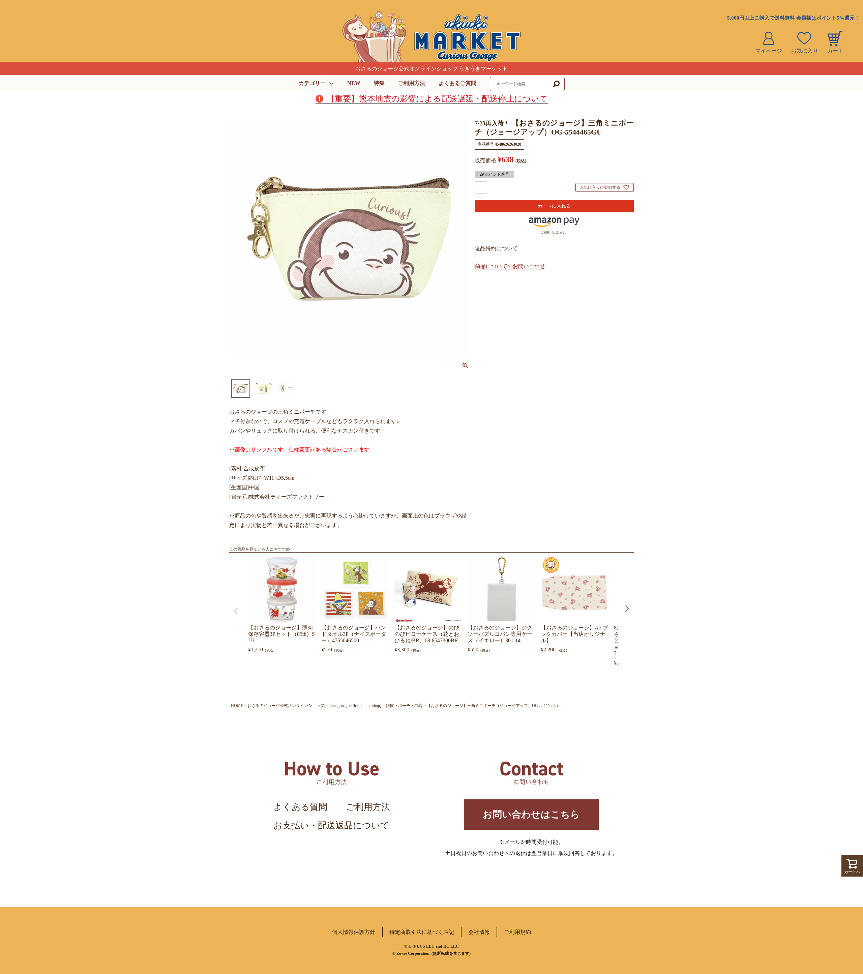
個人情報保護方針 (353, 932)
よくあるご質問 (457, 83)
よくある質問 (300, 807)
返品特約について (496, 248)
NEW (353, 83)
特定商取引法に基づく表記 (421, 932)
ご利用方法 (411, 83)
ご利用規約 (517, 932)
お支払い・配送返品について (331, 825)
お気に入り (804, 51)
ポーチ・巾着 (410, 705)
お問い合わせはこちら (531, 814)
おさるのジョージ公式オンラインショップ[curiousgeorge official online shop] (314, 705)
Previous (236, 611)
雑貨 (390, 705)
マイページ (768, 51)
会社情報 (479, 932)
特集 (379, 83)
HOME (237, 705)
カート (835, 51)
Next (627, 608)
